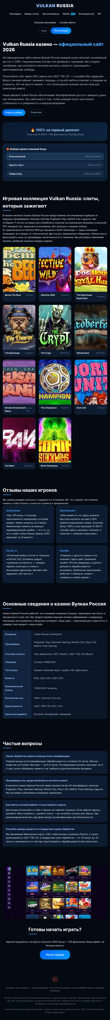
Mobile (68, 14)
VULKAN (55, 5)
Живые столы (31, 14)
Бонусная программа (45, 22)
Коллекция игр (86, 14)
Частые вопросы (50, 14)
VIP (99, 14)
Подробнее (36, 112)
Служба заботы (67, 22)
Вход (43, 30)
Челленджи (15, 14)
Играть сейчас (13, 112)
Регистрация (61, 30)
